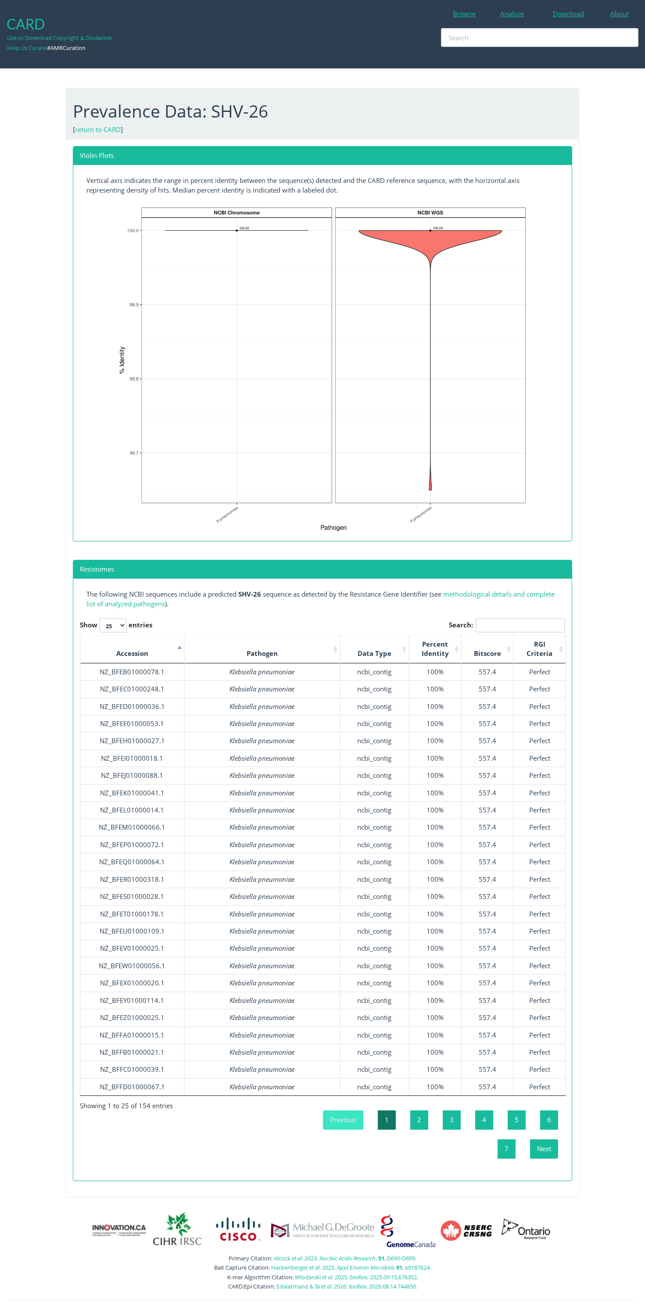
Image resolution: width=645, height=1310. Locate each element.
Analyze (512, 13)
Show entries (116, 624)
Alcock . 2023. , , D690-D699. (345, 1258)
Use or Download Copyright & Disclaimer (59, 38)
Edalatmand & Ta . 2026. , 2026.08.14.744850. (346, 1286)
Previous (343, 1119)
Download (568, 13)
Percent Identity (435, 649)
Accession (132, 653)
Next (544, 1148)
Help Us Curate (26, 48)
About (619, 13)
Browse (464, 13)
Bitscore (487, 653)
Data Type (374, 653)
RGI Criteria (539, 649)
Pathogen (262, 653)
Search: (461, 624)
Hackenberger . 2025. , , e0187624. (351, 1267)
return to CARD (98, 129)
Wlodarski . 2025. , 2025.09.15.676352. (356, 1277)
